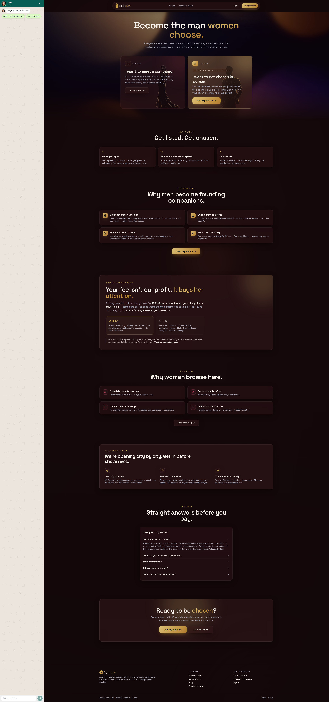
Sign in (236, 6)
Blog (191, 682)
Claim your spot (250, 6)
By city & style (195, 679)
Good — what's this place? (13, 16)
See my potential (184, 251)
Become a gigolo (186, 6)
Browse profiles (195, 675)
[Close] (39, 3)
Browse (172, 6)
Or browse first (200, 629)
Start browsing (185, 422)
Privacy (270, 698)
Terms (263, 698)
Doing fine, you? (34, 16)
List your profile (240, 675)
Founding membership (243, 679)
